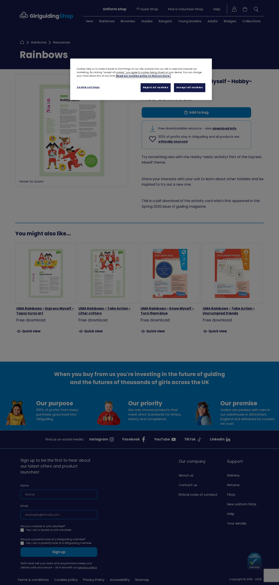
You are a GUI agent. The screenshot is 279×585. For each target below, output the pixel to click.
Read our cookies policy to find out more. (143, 76)
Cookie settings (88, 87)
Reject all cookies (155, 87)
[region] (141, 79)
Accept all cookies (189, 87)
